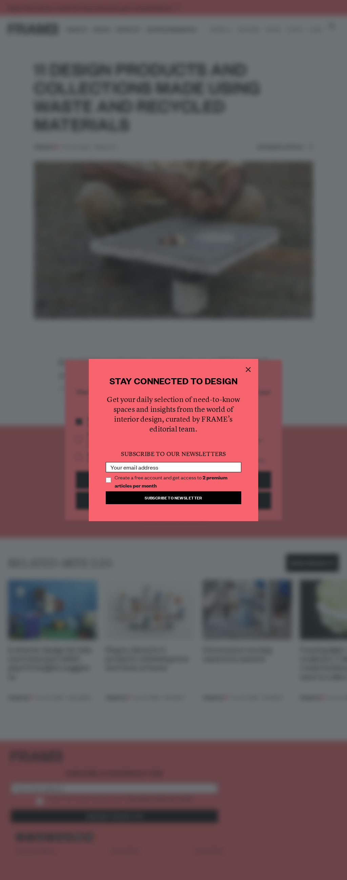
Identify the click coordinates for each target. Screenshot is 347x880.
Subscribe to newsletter (173, 497)
